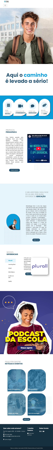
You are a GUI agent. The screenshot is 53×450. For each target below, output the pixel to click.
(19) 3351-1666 (8, 434)
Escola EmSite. (39, 448)
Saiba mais (36, 240)
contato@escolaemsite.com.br (12, 436)
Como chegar (8, 439)
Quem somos (14, 170)
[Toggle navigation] (5, 5)
